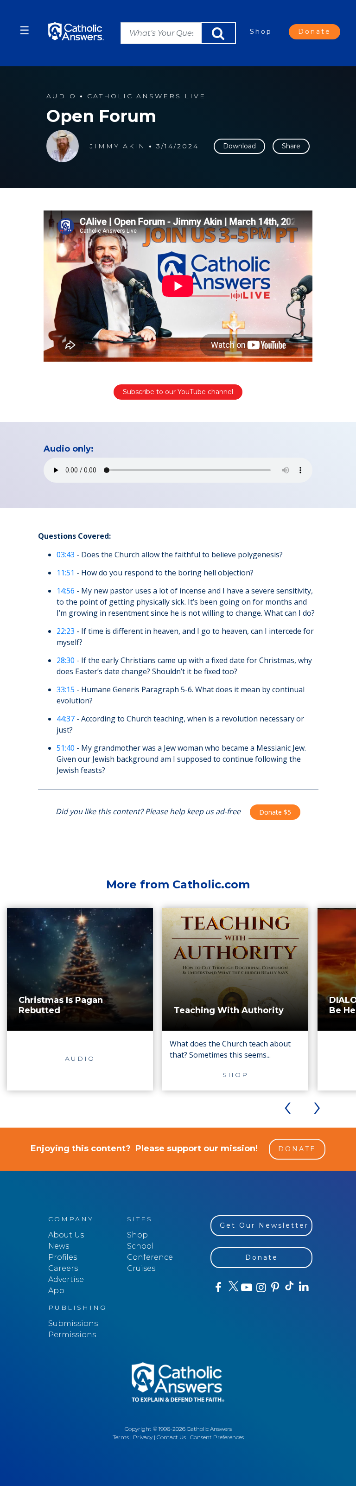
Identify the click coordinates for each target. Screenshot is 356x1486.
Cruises (141, 1268)
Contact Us (171, 1437)
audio (61, 96)
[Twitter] (232, 1287)
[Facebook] (217, 1287)
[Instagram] (260, 1287)
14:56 (66, 591)
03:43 (66, 554)
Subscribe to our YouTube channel (178, 392)
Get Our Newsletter (264, 1225)
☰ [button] (24, 30)
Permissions (72, 1334)
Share (291, 146)
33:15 (66, 689)
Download (239, 146)
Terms (121, 1437)
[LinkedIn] (303, 1287)
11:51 (66, 573)
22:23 (66, 631)
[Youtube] (246, 1287)
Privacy (143, 1437)
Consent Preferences (217, 1437)
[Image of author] (62, 146)
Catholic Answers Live (146, 96)
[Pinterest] (274, 1287)
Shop (261, 31)
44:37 (66, 719)
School (140, 1246)
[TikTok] (289, 1287)
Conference (150, 1257)
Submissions (73, 1323)
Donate (314, 31)
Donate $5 (275, 812)
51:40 (66, 748)
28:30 (66, 660)
